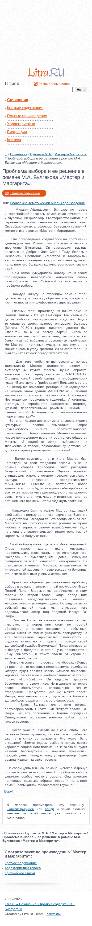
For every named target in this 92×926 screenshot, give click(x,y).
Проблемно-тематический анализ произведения (47, 203)
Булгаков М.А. (41, 154)
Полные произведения (27, 116)
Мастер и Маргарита (70, 154)
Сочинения (17, 100)
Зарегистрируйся (20, 809)
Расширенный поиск (54, 84)
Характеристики (21, 124)
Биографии (17, 132)
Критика (14, 140)
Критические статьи (20, 873)
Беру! (8, 791)
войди (49, 809)
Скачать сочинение (25, 193)
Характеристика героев (23, 868)
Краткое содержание (21, 863)
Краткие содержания (25, 108)
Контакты (53, 914)
